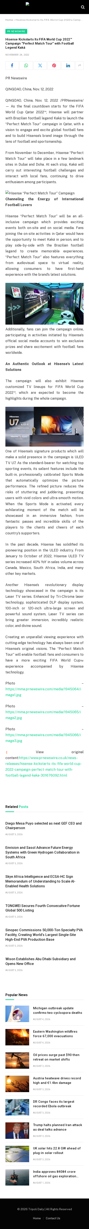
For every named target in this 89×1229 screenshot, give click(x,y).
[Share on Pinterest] (54, 65)
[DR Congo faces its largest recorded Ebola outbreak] (17, 1107)
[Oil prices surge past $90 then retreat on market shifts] (17, 1060)
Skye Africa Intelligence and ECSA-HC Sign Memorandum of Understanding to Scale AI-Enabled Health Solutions (40, 881)
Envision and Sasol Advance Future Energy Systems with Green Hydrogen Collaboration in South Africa (42, 852)
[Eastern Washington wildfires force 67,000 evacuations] (17, 1037)
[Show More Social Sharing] (79, 65)
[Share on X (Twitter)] (40, 65)
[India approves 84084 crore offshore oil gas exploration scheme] (17, 1177)
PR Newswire (16, 31)
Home (9, 19)
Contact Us (53, 1218)
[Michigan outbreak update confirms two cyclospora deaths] (17, 1014)
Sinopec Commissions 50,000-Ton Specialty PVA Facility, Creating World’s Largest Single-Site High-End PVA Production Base (44, 935)
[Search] (82, 7)
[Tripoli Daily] (44, 7)
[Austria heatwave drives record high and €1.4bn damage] (17, 1084)
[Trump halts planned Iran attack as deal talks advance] (17, 1130)
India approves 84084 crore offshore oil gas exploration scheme (54, 1176)
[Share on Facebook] (12, 65)
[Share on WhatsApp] (26, 65)
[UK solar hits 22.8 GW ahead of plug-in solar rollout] (17, 1154)
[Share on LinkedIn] (68, 65)
